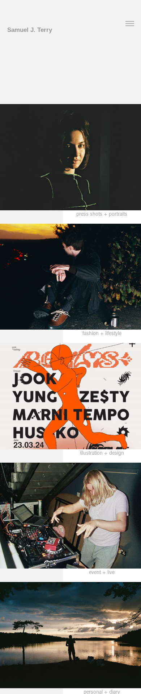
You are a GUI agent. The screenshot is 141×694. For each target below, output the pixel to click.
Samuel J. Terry (29, 29)
